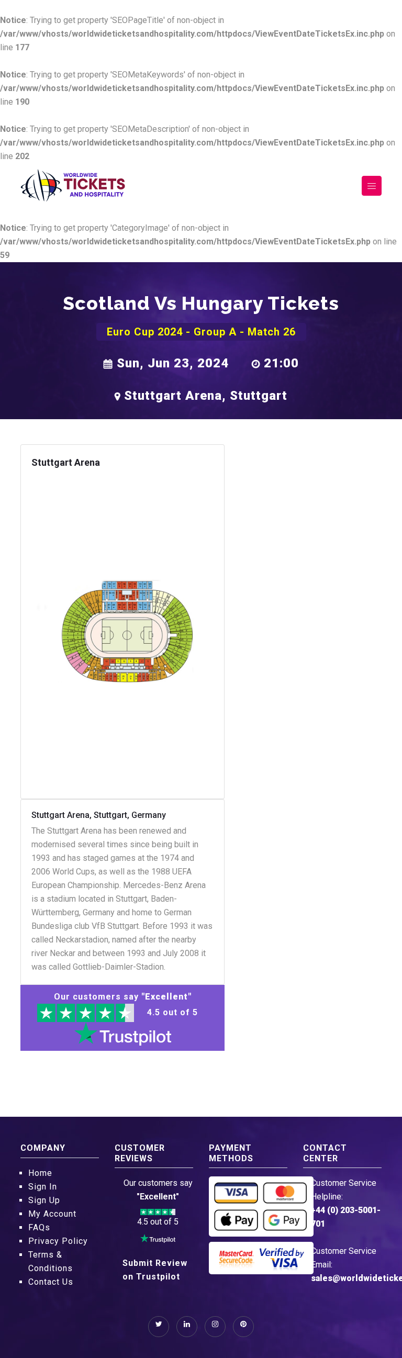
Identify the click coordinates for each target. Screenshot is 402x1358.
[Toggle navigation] (372, 186)
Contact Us (50, 1282)
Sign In (42, 1187)
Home (40, 1173)
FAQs (39, 1227)
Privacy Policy (58, 1241)
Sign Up (44, 1200)
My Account (52, 1214)
